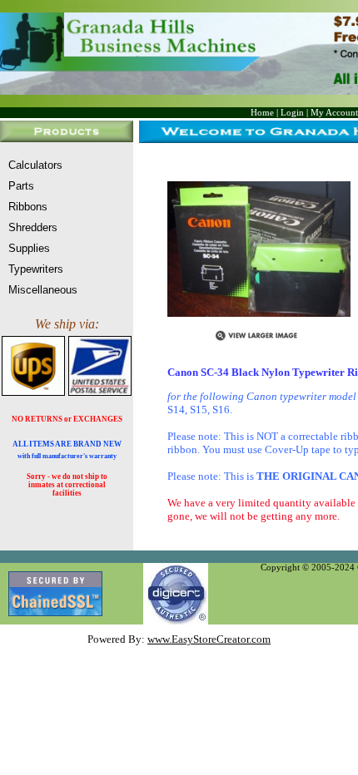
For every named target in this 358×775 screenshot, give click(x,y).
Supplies (29, 248)
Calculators (35, 165)
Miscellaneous (42, 290)
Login (292, 112)
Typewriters (35, 269)
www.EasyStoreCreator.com (209, 639)
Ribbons (27, 206)
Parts (21, 186)
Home (262, 112)
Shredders (32, 227)
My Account (334, 112)
